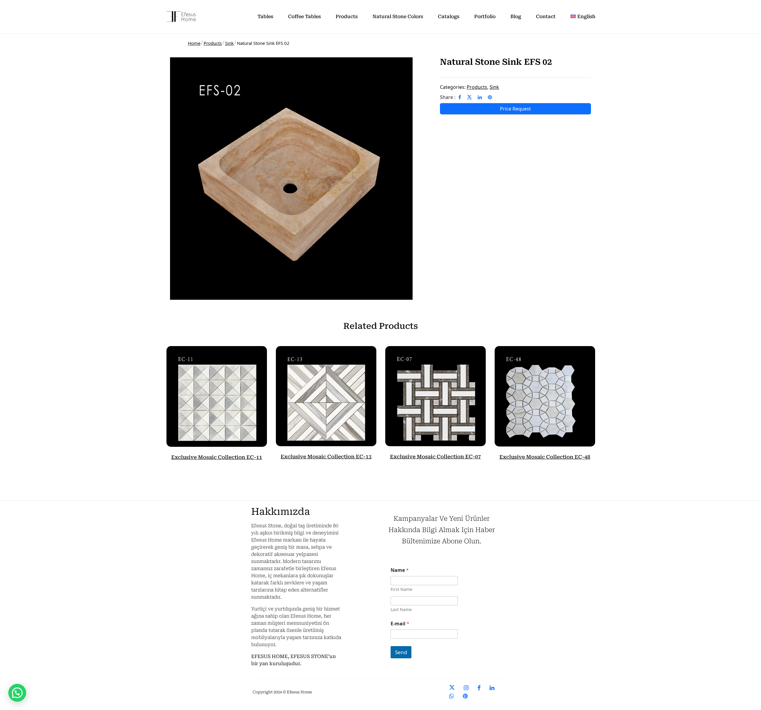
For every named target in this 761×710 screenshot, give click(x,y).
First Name (401, 589)
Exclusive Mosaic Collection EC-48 (544, 457)
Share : (447, 97)
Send (401, 652)
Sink (229, 43)
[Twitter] (469, 97)
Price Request (515, 108)
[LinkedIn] (480, 97)
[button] (17, 693)
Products (213, 43)
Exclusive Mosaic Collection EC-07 (435, 457)
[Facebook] (459, 97)
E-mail (400, 624)
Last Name (401, 609)
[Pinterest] (490, 97)
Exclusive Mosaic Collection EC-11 (216, 457)
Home (194, 43)
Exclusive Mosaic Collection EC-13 (326, 457)
